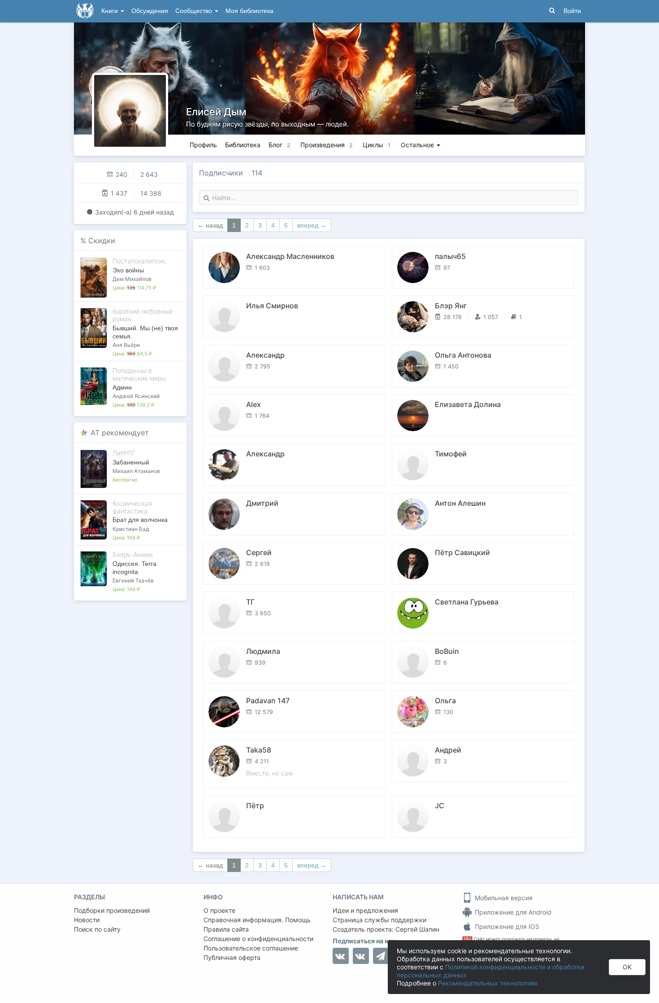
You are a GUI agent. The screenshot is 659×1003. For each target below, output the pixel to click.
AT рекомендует (120, 432)
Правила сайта (226, 929)
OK (627, 967)
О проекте (219, 910)
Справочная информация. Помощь (257, 920)
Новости (87, 920)
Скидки (101, 240)
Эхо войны (128, 270)
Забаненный (131, 462)
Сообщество (194, 11)
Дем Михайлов (132, 279)
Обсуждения (149, 11)
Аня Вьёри (126, 345)
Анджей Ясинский (136, 396)
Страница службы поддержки (379, 920)
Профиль (203, 145)
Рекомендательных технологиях (488, 983)
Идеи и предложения (365, 910)
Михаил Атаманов (136, 471)
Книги (110, 11)
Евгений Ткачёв (133, 580)
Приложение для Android (512, 912)
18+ (467, 939)
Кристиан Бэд (131, 529)
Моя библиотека (249, 11)
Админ (122, 387)
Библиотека (242, 145)
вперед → (311, 225)
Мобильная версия (503, 898)
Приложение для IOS (506, 926)
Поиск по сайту (97, 929)
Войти (572, 11)
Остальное (418, 145)
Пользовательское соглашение (251, 948)
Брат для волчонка (140, 519)
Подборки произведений (112, 910)
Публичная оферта (232, 957)
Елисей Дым (216, 112)
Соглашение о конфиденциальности (258, 938)
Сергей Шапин (417, 929)
